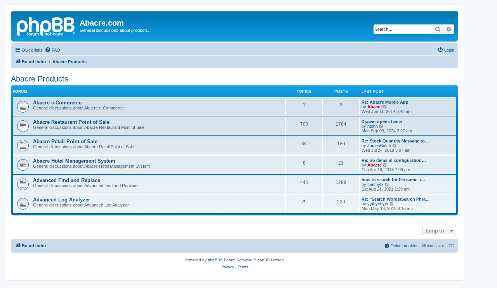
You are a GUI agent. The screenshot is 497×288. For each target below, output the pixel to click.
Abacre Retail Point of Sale (65, 141)
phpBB (214, 260)
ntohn (372, 126)
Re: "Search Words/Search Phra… (395, 199)
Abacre (374, 106)
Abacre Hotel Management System (74, 161)
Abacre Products (39, 79)
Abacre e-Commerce (57, 103)
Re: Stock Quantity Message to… (395, 141)
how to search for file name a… (393, 179)
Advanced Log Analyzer (61, 200)
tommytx (375, 184)
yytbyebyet (377, 203)
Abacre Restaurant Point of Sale (71, 122)
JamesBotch (379, 145)
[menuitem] (52, 50)
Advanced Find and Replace (66, 180)
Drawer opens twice (381, 121)
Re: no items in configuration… (393, 160)
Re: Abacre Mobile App (384, 102)
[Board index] (46, 25)
